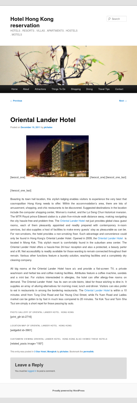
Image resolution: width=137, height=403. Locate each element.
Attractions (40, 89)
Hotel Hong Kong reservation (32, 22)
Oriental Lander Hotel (72, 220)
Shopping (76, 89)
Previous (16, 100)
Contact (119, 89)
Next (123, 100)
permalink (88, 351)
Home (14, 89)
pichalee (48, 127)
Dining (89, 89)
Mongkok (52, 351)
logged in (32, 370)
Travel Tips (104, 89)
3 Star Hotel (40, 351)
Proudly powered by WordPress (68, 390)
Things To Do (58, 89)
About (26, 89)
